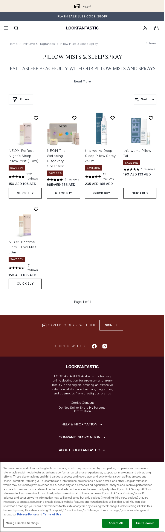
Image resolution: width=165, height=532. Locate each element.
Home (13, 44)
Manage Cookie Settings (22, 523)
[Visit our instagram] (104, 346)
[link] (145, 28)
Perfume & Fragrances (39, 44)
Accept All (115, 523)
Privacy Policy (27, 514)
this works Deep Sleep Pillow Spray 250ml (100, 156)
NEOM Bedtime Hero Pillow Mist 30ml (22, 247)
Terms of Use (52, 514)
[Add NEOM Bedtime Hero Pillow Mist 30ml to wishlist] (36, 209)
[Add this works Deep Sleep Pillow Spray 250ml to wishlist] (112, 118)
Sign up (111, 325)
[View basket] (156, 28)
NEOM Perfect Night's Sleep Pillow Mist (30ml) (23, 156)
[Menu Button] (5, 28)
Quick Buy (25, 193)
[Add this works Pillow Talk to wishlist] (151, 118)
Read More (82, 81)
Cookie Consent (82, 403)
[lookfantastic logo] (82, 28)
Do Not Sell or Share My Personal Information (82, 409)
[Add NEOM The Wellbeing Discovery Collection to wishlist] (74, 118)
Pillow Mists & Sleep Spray (82, 57)
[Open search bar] (16, 28)
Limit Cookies (145, 523)
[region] (82, 497)
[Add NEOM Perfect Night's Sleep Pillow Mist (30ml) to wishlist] (36, 118)
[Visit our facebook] (94, 346)
